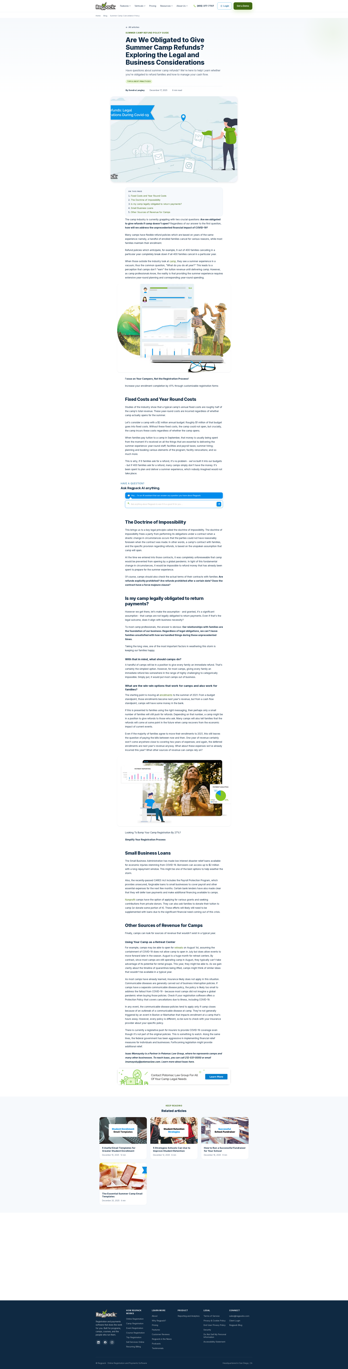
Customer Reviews (161, 1334)
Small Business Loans (142, 208)
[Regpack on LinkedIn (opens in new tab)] (98, 1342)
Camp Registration (134, 1323)
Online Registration (135, 1319)
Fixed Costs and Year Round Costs (148, 195)
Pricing (152, 6)
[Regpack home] (106, 6)
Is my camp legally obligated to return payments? (156, 204)
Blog (105, 16)
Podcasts (156, 1343)
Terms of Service (211, 1316)
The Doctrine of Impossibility (145, 200)
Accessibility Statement (214, 1342)
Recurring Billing (133, 1346)
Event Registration (134, 1328)
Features (124, 6)
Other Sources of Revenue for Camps (150, 212)
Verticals (139, 6)
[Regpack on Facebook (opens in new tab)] (105, 1342)
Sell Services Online (135, 1342)
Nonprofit (130, 899)
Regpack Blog (235, 1325)
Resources (165, 6)
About (154, 1316)
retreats (178, 947)
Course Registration (135, 1333)
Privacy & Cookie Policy (214, 1320)
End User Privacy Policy (214, 1325)
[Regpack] (109, 1313)
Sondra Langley (137, 90)
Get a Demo (243, 6)
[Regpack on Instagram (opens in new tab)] (112, 1342)
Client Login (234, 1320)
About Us (181, 6)
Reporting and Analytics (189, 1316)
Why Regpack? (159, 1320)
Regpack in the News (162, 1339)
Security (207, 1330)
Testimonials (158, 1348)
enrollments (166, 695)
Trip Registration (133, 1337)
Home (98, 16)
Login (226, 6)
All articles (133, 27)
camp (173, 261)
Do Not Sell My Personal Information (214, 1335)
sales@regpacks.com (239, 1316)
